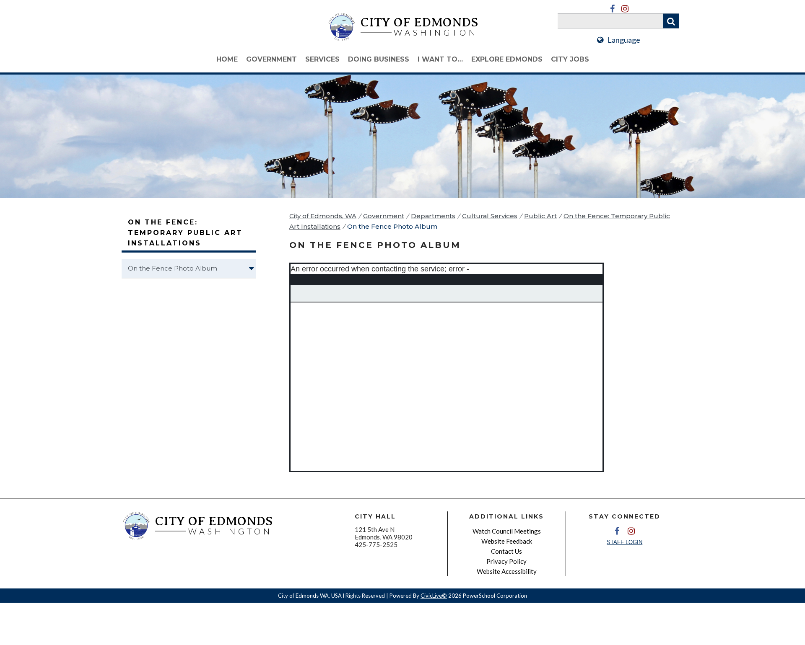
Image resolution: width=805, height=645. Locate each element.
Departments (433, 216)
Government (271, 59)
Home (227, 59)
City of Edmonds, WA (322, 216)
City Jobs (570, 59)
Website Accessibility (507, 571)
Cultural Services (489, 216)
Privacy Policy (506, 561)
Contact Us (506, 551)
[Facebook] (612, 9)
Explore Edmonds (507, 59)
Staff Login (624, 542)
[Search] (671, 21)
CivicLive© (434, 595)
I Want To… (440, 59)
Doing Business (378, 59)
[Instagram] (625, 9)
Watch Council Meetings (507, 531)
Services (322, 59)
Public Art (540, 216)
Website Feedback (506, 541)
